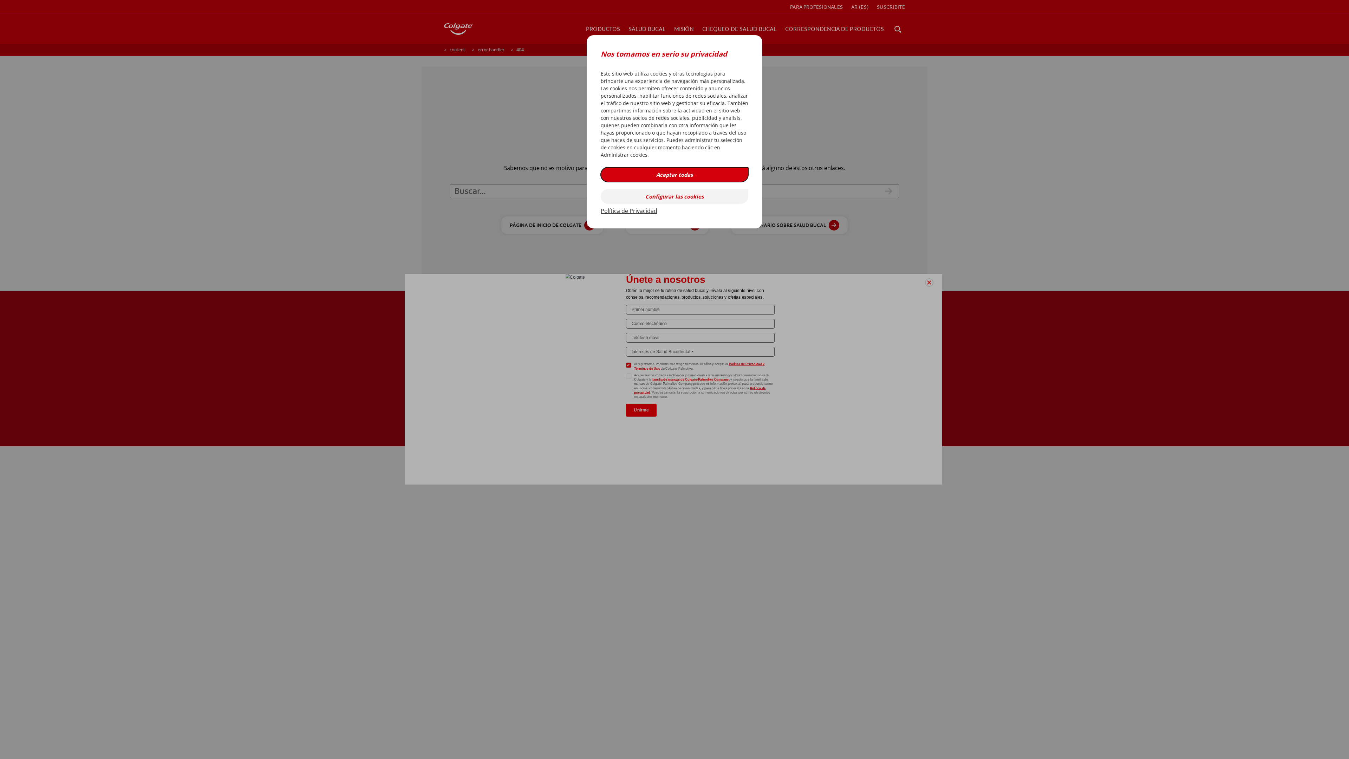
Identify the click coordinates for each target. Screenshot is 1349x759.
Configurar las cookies (674, 196)
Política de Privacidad (629, 211)
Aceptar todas (674, 174)
